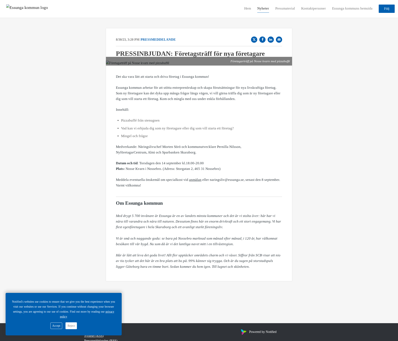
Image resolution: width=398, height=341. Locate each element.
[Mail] (279, 40)
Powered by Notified (263, 332)
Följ (386, 9)
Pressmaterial (285, 9)
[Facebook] (262, 40)
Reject (71, 325)
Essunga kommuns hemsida (352, 9)
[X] (254, 40)
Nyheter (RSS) (94, 335)
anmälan (195, 180)
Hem (247, 9)
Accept (56, 325)
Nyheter (263, 9)
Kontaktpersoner (313, 9)
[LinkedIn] (271, 40)
